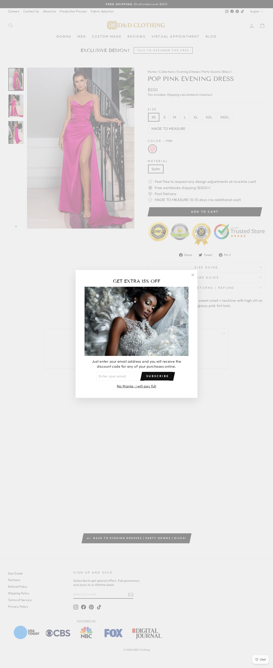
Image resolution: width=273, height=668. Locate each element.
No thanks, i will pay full (136, 386)
